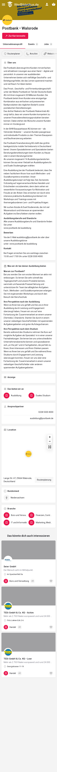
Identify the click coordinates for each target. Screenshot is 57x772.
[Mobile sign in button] (47, 4)
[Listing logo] (7, 20)
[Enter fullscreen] (50, 447)
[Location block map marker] (28, 454)
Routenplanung (44, 480)
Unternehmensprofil (12, 44)
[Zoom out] (50, 441)
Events (32, 44)
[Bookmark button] (51, 581)
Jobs (47, 44)
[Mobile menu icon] (3, 4)
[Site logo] (23, 4)
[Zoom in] (50, 437)
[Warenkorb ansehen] (54, 4)
